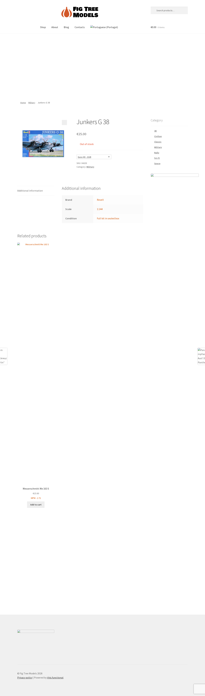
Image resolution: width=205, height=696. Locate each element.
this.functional (55, 677)
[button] (64, 122)
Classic (157, 141)
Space (157, 163)
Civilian (158, 136)
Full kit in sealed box (108, 218)
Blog (66, 27)
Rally (156, 152)
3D (155, 130)
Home (23, 102)
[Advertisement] (102, 65)
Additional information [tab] (30, 190)
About (54, 27)
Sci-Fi (157, 158)
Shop (43, 27)
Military (31, 102)
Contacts (80, 27)
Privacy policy (24, 677)
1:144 (99, 209)
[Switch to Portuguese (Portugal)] (104, 27)
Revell (100, 199)
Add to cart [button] (35, 504)
